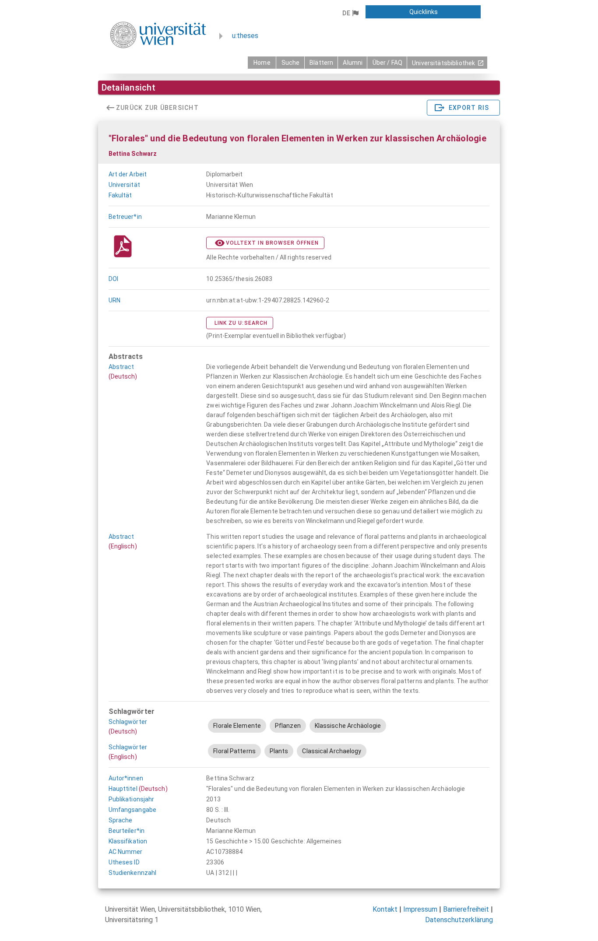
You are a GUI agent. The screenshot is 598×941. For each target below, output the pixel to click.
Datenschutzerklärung (459, 920)
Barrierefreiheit (466, 909)
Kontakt (385, 909)
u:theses (245, 36)
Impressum (420, 909)
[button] (350, 13)
